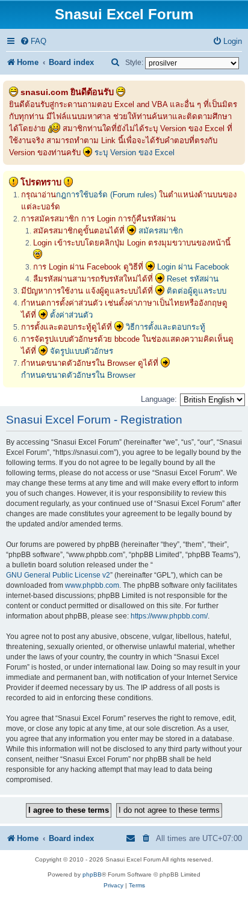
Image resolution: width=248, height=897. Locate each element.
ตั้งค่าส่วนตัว (71, 314)
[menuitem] (33, 41)
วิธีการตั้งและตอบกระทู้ (165, 326)
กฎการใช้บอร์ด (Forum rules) (106, 194)
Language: (159, 399)
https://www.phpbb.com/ (169, 616)
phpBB (92, 874)
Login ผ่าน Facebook (193, 266)
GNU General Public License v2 (58, 575)
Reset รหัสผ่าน (193, 278)
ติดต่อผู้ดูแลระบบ (196, 290)
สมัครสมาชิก (160, 230)
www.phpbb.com (92, 585)
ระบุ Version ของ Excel (135, 152)
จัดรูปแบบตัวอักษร (81, 351)
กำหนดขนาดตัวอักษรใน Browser (78, 375)
